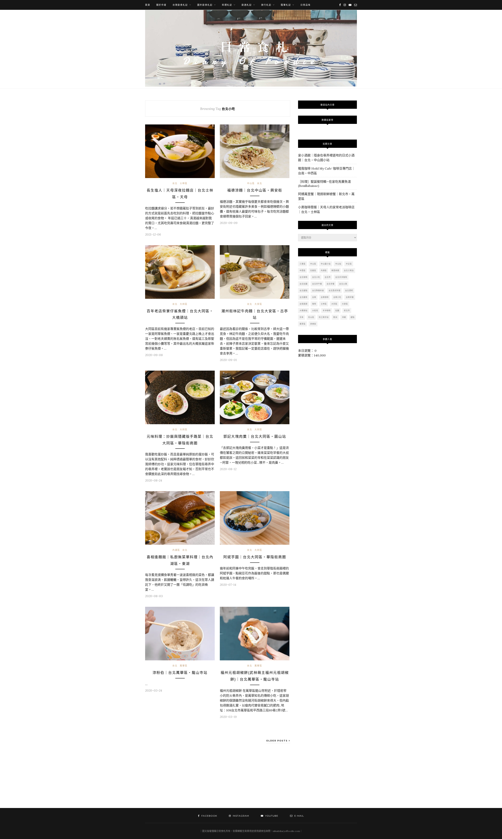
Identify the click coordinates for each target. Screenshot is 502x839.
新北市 (347, 310)
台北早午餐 (317, 284)
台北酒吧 (349, 290)
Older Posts (277, 740)
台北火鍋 (343, 284)
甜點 (353, 317)
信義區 (313, 270)
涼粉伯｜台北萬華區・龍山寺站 (180, 673)
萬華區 (183, 665)
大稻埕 (315, 310)
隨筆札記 (286, 5)
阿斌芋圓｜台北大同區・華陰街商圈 (254, 557)
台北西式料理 (334, 290)
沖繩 (344, 317)
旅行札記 (266, 5)
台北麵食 (303, 297)
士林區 (183, 183)
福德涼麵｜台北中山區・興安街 (254, 190)
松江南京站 (324, 317)
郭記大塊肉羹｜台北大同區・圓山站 (254, 436)
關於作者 (161, 5)
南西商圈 (335, 270)
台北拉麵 (303, 284)
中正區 (349, 264)
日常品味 (305, 5)
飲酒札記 (247, 5)
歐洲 (335, 317)
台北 (174, 183)
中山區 (251, 183)
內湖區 (176, 550)
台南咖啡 (325, 297)
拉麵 (337, 310)
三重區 (303, 264)
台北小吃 (316, 277)
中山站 (338, 264)
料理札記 (227, 5)
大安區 (258, 304)
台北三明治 (349, 270)
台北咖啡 (303, 277)
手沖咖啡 (327, 310)
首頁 (147, 5)
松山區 (311, 317)
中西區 (303, 270)
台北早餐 (331, 284)
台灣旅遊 (303, 304)
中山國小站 (326, 264)
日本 (302, 317)
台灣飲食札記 (180, 5)
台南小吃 (337, 297)
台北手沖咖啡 (341, 277)
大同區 (183, 304)
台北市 (328, 277)
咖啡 (314, 304)
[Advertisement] (177, 776)
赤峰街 (313, 324)
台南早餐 (350, 297)
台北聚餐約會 (318, 290)
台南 (314, 297)
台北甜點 (303, 290)
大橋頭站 (303, 310)
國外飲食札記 (205, 5)
